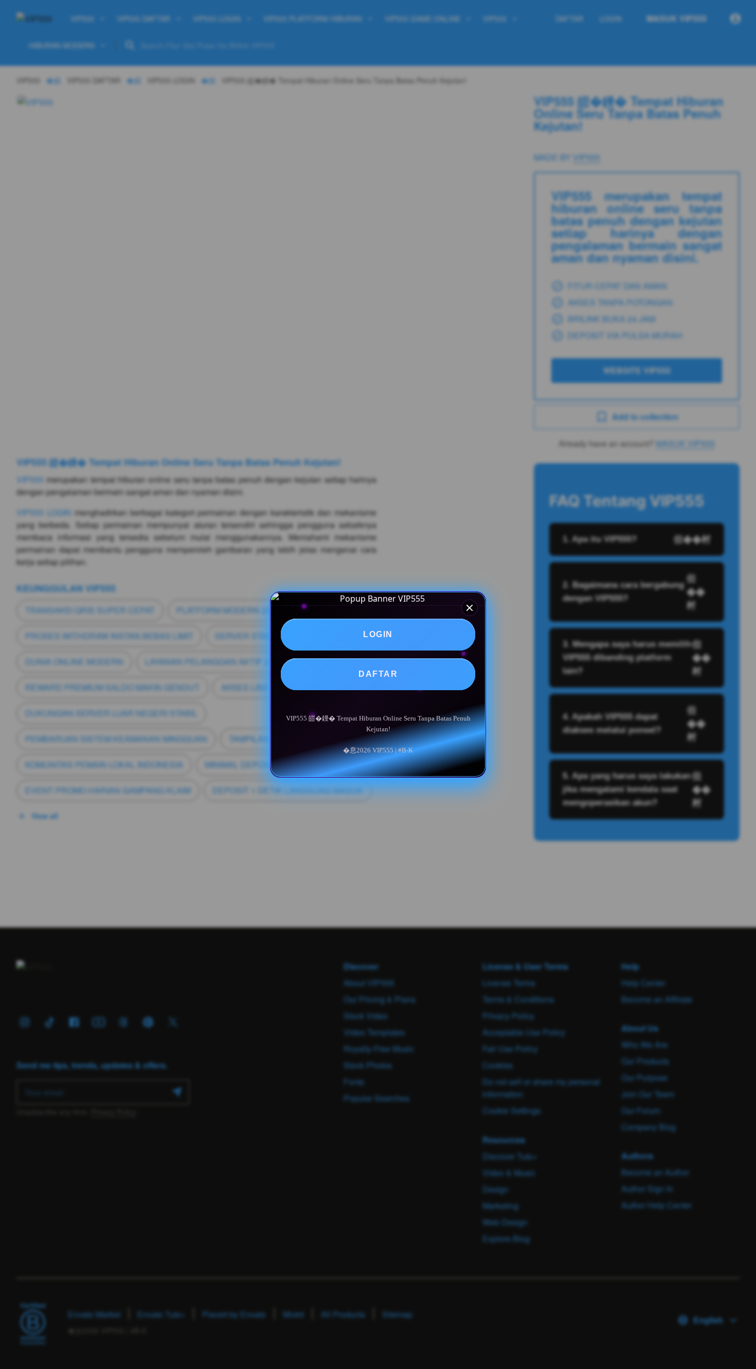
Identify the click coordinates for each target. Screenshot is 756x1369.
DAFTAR (378, 674)
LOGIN (378, 634)
